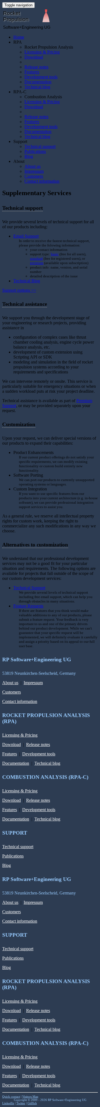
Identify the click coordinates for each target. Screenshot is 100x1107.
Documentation (37, 81)
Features (31, 72)
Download (33, 57)
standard (36, 258)
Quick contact (11, 1096)
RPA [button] (17, 42)
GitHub (32, 1103)
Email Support (26, 236)
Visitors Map (30, 1096)
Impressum (34, 171)
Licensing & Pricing (42, 52)
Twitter (20, 1103)
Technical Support (29, 587)
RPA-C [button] (19, 91)
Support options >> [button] (19, 290)
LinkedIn (8, 1103)
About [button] (18, 161)
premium (36, 263)
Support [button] (20, 141)
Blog (28, 156)
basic (55, 254)
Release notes (36, 67)
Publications (35, 151)
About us (32, 166)
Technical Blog (26, 280)
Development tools (41, 77)
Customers (33, 176)
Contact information (41, 181)
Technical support (40, 146)
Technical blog (37, 86)
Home (18, 37)
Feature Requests (28, 606)
